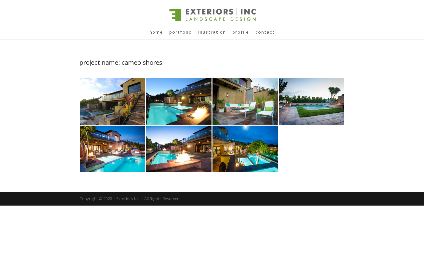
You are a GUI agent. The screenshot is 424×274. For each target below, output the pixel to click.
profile (240, 32)
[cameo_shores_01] (112, 123)
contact (265, 32)
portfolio (180, 32)
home (156, 32)
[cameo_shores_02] (179, 123)
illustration (212, 32)
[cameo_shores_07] (245, 170)
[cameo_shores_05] (112, 170)
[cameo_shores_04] (311, 123)
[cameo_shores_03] (245, 123)
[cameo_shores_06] (179, 170)
